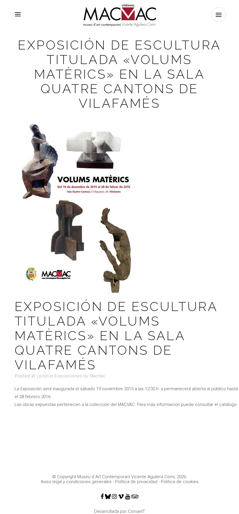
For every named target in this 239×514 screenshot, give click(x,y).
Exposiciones (68, 376)
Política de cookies (179, 481)
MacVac (97, 376)
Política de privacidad (136, 481)
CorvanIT (136, 511)
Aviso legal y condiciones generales (76, 481)
